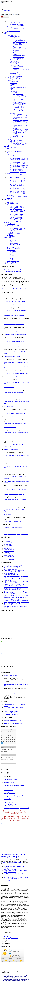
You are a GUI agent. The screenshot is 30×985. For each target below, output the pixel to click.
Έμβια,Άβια (16, 50)
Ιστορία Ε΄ (12, 126)
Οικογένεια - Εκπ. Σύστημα (16, 79)
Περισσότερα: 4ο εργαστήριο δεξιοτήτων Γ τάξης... (16, 331)
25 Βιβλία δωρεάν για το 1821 (20, 120)
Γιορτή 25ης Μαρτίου (9, 802)
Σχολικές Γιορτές (11, 224)
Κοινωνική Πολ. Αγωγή (12, 77)
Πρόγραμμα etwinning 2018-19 (11, 714)
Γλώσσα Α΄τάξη (14, 81)
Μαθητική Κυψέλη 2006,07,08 (17, 210)
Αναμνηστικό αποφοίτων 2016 (17, 185)
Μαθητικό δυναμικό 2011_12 (17, 174)
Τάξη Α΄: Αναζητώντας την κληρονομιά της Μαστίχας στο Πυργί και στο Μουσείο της (14, 604)
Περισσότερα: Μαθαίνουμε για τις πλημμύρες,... (15, 301)
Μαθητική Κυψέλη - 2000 (16, 214)
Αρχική (5, 32)
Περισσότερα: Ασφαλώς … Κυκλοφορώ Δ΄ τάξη (16, 432)
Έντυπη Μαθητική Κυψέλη (13, 204)
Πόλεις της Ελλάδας (18, 110)
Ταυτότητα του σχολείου (10, 872)
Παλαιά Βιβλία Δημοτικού (13, 248)
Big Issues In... (7, 541)
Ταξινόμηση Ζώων (14, 241)
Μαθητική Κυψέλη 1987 (16, 206)
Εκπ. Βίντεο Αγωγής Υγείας (16, 229)
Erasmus (12, 232)
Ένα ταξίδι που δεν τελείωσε (17, 28)
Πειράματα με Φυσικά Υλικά (17, 59)
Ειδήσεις (9, 200)
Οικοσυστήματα (17, 54)
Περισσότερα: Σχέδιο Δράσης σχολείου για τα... (15, 499)
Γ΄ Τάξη (12, 255)
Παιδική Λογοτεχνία (9, 556)
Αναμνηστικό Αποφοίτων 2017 (17, 187)
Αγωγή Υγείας (10, 226)
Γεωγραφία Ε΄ (13, 98)
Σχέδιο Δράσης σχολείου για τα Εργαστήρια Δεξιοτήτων (14, 494)
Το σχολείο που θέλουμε (10, 869)
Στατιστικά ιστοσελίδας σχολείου (12, 566)
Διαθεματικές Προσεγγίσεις (13, 233)
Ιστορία (8, 111)
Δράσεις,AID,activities (15, 22)
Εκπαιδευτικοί (10, 157)
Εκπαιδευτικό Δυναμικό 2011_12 (18, 169)
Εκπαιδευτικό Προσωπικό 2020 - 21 (19, 166)
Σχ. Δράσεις (6, 222)
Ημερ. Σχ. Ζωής (8, 263)
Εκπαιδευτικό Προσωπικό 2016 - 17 (19, 161)
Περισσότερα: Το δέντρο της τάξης (12, 521)
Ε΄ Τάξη (12, 258)
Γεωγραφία (9, 89)
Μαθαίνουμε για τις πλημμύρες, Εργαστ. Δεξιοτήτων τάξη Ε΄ (15, 295)
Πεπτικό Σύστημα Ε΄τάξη (19, 40)
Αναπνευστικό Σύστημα (19, 55)
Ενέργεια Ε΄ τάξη (17, 39)
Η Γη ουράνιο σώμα (18, 94)
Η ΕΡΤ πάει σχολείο (12, 262)
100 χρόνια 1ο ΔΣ (11, 148)
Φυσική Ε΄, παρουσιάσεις (19, 43)
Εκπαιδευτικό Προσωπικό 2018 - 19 (19, 158)
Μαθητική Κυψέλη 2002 (16, 217)
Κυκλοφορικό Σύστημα (18, 57)
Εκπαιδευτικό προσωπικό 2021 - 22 (18, 168)
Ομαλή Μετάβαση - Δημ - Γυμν (17, 228)
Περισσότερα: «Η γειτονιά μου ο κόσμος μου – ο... (16, 373)
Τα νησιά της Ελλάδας (18, 105)
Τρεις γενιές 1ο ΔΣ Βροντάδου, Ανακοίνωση (13, 723)
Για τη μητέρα (7, 799)
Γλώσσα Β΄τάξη (14, 83)
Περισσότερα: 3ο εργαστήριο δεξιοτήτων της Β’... (16, 320)
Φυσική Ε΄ (12, 37)
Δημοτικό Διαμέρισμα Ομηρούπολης (19, 196)
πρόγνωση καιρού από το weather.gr (14, 968)
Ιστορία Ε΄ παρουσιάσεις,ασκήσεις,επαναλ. (21, 129)
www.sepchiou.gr (20, 977)
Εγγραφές (6, 557)
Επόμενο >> (7, 934)
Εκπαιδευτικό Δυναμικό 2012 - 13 (18, 170)
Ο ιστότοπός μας (8, 547)
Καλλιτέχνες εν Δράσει (12, 203)
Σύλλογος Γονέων (8, 548)
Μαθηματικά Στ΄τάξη (15, 63)
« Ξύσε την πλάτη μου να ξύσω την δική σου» (12, 356)
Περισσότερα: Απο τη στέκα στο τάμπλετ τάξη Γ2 (16, 423)
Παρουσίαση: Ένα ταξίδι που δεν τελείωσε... (15, 707)
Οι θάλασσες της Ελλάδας (19, 103)
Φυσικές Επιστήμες (11, 35)
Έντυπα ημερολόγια (12, 147)
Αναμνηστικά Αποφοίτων (13, 177)
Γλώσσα (9, 80)
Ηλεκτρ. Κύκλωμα (14, 243)
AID (8, 21)
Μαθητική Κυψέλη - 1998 (16, 211)
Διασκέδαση (13, 251)
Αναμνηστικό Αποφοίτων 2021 (17, 191)
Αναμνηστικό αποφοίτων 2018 (17, 188)
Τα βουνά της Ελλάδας (18, 106)
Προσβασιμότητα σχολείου (13, 152)
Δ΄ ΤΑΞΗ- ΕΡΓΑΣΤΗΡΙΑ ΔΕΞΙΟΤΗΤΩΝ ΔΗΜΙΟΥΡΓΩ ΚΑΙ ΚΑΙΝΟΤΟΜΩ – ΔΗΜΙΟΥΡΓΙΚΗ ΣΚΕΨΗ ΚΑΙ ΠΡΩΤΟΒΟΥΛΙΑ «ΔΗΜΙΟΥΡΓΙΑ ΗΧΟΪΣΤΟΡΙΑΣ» (16, 437)
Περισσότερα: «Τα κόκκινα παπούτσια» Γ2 (14, 392)
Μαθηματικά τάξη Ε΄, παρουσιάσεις (18, 67)
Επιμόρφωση (10, 235)
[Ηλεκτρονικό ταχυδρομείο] (15, 862)
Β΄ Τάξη (12, 254)
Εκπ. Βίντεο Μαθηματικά (16, 76)
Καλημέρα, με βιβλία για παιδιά (10, 675)
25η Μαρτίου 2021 (8, 790)
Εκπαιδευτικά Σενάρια (12, 239)
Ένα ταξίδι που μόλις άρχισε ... (11, 711)
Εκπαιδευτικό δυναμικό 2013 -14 (18, 172)
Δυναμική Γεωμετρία (15, 74)
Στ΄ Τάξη (12, 259)
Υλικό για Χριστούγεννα (13, 261)
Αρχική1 (9, 29)
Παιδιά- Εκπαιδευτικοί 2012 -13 (18, 176)
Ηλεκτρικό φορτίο (17, 44)
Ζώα (14, 53)
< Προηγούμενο (5, 936)
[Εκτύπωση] (4, 862)
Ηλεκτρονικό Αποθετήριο (13, 150)
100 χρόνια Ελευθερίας (10, 782)
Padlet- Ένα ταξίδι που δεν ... (11, 710)
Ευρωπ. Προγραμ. (8, 20)
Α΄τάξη (11, 252)
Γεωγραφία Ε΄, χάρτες (18, 99)
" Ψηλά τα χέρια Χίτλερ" (10, 779)
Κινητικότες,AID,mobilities (16, 24)
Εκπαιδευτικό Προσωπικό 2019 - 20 (19, 165)
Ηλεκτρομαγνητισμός (18, 58)
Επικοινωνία (7, 552)
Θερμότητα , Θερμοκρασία (19, 48)
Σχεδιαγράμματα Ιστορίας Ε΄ (20, 131)
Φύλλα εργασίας (11, 250)
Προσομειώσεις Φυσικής (16, 36)
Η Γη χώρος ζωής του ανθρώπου (21, 96)
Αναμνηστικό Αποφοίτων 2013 (17, 194)
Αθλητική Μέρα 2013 (9, 793)
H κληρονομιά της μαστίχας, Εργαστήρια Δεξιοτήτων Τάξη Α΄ (15, 334)
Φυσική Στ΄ (12, 46)
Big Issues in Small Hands (13, 31)
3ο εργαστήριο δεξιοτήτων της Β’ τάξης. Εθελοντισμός (14, 315)
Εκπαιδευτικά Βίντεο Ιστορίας (17, 136)
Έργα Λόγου (10, 202)
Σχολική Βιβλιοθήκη (9, 542)
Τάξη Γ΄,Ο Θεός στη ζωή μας (17, 144)
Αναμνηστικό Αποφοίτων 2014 (17, 183)
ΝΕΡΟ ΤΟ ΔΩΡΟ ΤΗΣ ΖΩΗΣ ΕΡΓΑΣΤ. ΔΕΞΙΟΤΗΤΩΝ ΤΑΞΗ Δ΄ (16, 471)
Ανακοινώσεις (7, 544)
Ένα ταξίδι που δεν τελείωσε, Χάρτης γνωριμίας (15, 712)
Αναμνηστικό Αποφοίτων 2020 (17, 180)
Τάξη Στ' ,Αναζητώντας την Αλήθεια (18, 143)
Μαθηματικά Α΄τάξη (15, 61)
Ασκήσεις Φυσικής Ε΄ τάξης (20, 42)
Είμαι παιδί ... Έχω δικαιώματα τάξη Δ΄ (11, 449)
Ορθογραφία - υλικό (15, 85)
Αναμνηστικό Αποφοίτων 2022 (17, 178)
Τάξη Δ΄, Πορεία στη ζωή (16, 140)
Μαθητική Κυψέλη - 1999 (16, 213)
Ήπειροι (15, 92)
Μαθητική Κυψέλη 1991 (16, 209)
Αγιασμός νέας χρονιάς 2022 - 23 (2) (13, 565)
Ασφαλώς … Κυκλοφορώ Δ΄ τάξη (10, 427)
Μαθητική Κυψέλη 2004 (16, 220)
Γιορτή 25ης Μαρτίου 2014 (11, 805)
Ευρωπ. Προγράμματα (12, 230)
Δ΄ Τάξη (12, 256)
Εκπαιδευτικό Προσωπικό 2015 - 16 (19, 162)
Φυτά (14, 51)
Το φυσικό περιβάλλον (18, 95)
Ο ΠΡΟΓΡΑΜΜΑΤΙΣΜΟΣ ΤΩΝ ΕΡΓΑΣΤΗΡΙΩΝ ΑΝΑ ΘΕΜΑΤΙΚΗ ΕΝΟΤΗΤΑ (16, 878)
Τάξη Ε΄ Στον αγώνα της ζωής (17, 142)
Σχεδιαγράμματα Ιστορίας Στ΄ (20, 121)
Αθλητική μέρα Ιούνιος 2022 (11, 582)
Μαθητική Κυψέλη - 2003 (16, 218)
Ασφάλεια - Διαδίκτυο (9, 549)
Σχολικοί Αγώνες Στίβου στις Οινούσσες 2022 (15, 591)
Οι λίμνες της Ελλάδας (18, 107)
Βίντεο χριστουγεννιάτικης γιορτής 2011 (14, 796)
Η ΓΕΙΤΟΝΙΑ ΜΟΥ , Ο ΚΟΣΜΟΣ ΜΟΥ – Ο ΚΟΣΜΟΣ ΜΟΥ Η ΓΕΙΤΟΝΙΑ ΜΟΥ (15, 598)
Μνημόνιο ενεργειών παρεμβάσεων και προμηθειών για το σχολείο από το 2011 (16, 568)
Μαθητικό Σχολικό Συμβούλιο (14, 151)
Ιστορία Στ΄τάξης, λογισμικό (20, 115)
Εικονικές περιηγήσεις (15, 137)
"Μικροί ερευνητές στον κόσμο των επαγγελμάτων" (13, 304)
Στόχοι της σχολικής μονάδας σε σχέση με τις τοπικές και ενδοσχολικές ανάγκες (15, 874)
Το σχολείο (6, 146)
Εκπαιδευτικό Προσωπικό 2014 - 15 (19, 163)
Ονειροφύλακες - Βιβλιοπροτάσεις (11, 693)
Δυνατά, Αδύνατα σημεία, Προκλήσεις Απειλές (15, 870)
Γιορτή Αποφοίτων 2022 (10, 573)
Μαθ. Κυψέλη (7, 199)
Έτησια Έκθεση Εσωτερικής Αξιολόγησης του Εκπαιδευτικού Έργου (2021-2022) (16, 270)
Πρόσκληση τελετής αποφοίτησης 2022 (13, 589)
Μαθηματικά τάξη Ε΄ (15, 65)
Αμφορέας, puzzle (8, 708)
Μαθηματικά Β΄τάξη (15, 62)
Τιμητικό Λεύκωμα (11, 155)
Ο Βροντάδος (10, 195)
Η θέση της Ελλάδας (18, 100)
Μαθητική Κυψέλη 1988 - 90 (17, 207)
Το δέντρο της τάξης (7, 514)
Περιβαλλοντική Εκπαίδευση (14, 225)
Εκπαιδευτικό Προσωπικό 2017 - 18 (19, 159)
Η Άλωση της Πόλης (15, 244)
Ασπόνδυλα (13, 240)
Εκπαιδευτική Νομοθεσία (10, 540)
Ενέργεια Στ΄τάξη (17, 47)
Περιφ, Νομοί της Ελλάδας (19, 109)
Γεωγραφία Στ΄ (13, 91)
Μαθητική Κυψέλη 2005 (16, 221)
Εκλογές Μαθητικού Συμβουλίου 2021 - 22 (15, 527)
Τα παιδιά (9, 173)
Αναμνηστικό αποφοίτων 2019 (17, 189)
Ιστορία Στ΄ (12, 113)
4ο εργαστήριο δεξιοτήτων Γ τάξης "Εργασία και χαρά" (14, 324)
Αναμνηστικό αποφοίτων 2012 (17, 192)
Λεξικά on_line (7, 553)
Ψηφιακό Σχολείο (8, 545)
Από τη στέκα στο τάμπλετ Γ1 (9, 406)
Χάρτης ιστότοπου (8, 555)
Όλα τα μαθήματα (17, 114)
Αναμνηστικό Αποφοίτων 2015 (17, 184)
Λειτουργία (9, 198)
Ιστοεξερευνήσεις (11, 246)
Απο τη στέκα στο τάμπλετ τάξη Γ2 (10, 416)
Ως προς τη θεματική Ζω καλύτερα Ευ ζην (14, 876)
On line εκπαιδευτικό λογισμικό (14, 247)
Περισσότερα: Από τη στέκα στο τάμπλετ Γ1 (15, 413)
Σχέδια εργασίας (11, 236)
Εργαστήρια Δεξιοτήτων (12, 938)
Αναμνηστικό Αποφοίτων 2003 (17, 181)
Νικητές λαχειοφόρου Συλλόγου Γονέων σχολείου (16, 600)
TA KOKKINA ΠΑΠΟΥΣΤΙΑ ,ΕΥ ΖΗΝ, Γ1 (12, 346)
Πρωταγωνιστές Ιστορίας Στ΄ (20, 125)
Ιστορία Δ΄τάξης (14, 135)
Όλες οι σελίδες (8, 880)
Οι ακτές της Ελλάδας (18, 102)
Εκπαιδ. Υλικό (7, 237)
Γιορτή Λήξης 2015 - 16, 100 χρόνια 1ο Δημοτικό (16, 808)
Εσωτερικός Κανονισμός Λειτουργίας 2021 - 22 (16, 534)
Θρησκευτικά (10, 139)
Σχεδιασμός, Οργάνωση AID (17, 25)
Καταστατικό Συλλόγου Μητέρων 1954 (12, 720)
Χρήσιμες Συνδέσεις (9, 551)
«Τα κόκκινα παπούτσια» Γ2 (9, 387)
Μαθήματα (6, 33)
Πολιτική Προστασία (9, 559)
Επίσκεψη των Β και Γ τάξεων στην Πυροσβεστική (16, 602)
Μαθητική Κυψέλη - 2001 (16, 215)
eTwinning (9, 27)
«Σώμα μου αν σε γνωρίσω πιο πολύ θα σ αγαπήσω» (13, 376)
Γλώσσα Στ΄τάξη (14, 84)
